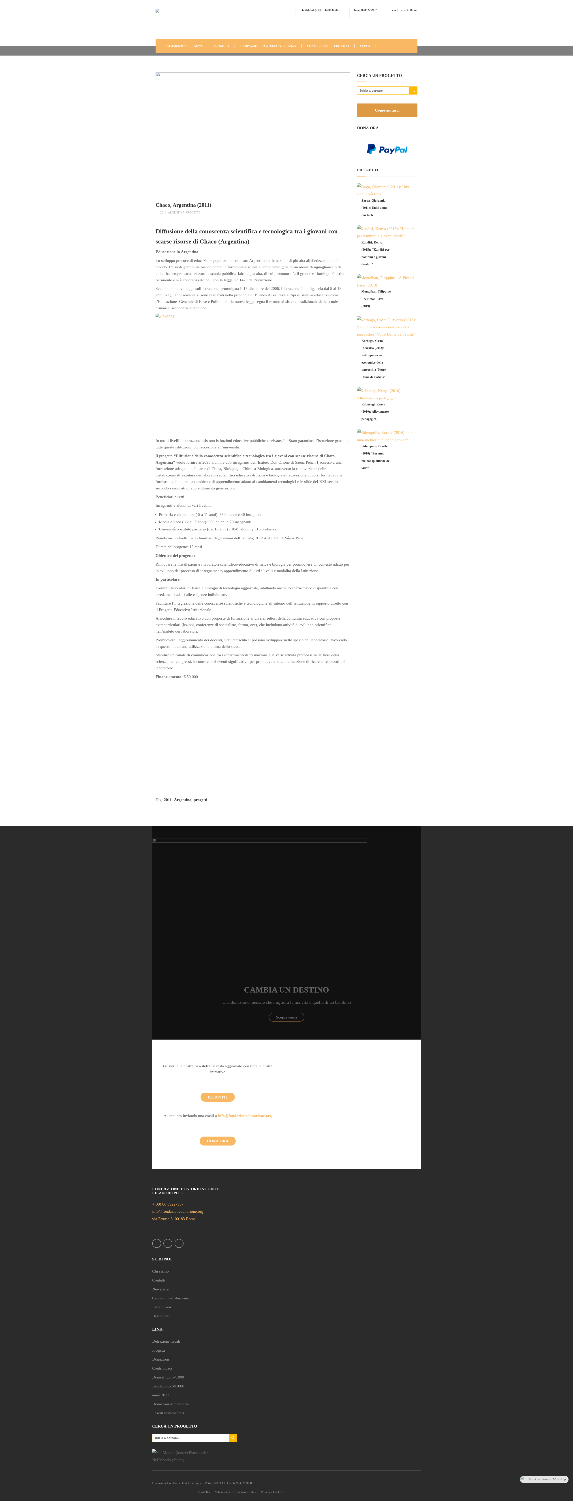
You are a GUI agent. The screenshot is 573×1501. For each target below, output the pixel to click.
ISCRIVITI (218, 1097)
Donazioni (160, 1359)
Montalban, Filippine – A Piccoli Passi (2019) (376, 299)
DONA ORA (218, 1141)
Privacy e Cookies (272, 1492)
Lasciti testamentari (168, 1413)
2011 (163, 212)
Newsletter (161, 1289)
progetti (200, 799)
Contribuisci (162, 1368)
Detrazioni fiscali (166, 1341)
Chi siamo (160, 1271)
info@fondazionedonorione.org (245, 1115)
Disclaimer (161, 1316)
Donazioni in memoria (170, 1404)
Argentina (176, 212)
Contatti (158, 1280)
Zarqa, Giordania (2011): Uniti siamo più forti (374, 208)
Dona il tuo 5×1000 (168, 1377)
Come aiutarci (387, 110)
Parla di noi (161, 1307)
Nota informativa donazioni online (236, 1492)
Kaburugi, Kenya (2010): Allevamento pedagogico (375, 412)
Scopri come (286, 1017)
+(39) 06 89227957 (168, 1204)
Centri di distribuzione (170, 1298)
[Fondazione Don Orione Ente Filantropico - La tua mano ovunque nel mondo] (169, 23)
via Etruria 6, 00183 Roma (174, 1219)
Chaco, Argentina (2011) (183, 205)
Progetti (193, 212)
